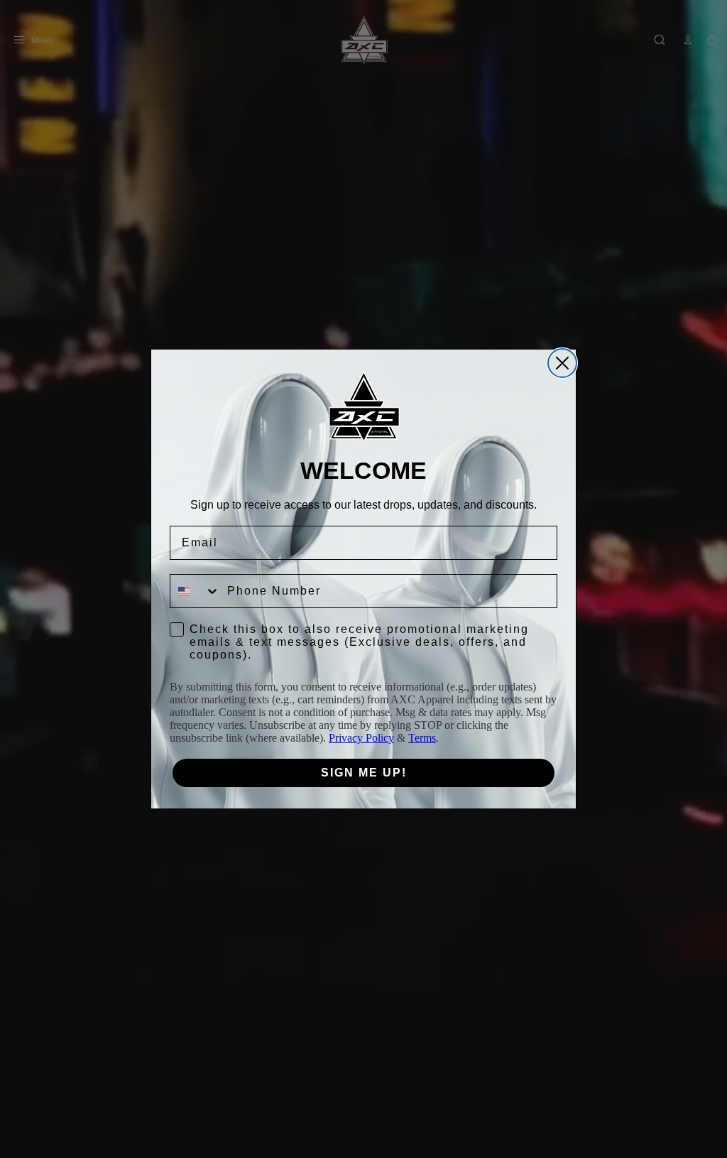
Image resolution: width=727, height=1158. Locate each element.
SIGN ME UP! (364, 773)
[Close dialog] (562, 363)
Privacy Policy (361, 738)
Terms (422, 738)
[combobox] (195, 591)
